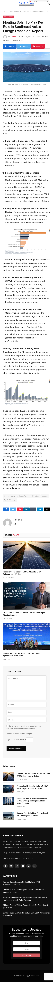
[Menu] (4, 4)
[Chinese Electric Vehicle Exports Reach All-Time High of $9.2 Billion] (8, 816)
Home (5, 11)
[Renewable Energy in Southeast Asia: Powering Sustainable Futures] (26, 4)
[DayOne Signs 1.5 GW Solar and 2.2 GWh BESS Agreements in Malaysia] (26, 636)
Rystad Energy (10, 500)
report (44, 496)
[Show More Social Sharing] (47, 46)
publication (35, 496)
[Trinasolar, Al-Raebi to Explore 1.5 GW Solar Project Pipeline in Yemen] (26, 596)
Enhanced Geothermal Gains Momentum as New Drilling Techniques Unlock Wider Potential (33, 800)
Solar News (8, 17)
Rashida (14, 37)
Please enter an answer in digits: (19, 734)
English (34, 1)
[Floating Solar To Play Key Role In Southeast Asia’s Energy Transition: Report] (26, 67)
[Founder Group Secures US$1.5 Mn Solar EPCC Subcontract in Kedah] (26, 555)
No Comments (18, 40)
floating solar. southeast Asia (15, 496)
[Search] (49, 4)
